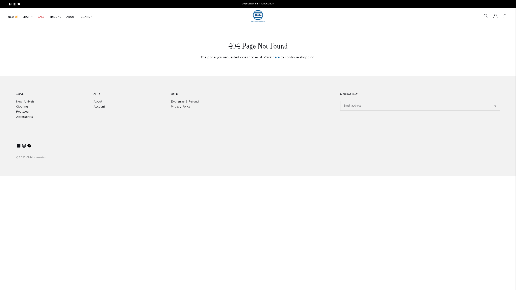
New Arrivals (25, 101)
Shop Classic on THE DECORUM (258, 4)
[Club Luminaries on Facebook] (10, 4)
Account (99, 106)
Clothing (22, 106)
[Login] (495, 16)
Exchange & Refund (185, 101)
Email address (352, 101)
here (276, 57)
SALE (41, 17)
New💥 (13, 17)
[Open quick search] (486, 16)
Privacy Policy (181, 106)
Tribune (55, 17)
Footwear (23, 111)
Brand (86, 17)
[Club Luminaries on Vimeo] (19, 4)
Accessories (24, 117)
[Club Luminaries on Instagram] (14, 4)
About (71, 17)
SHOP (26, 17)
